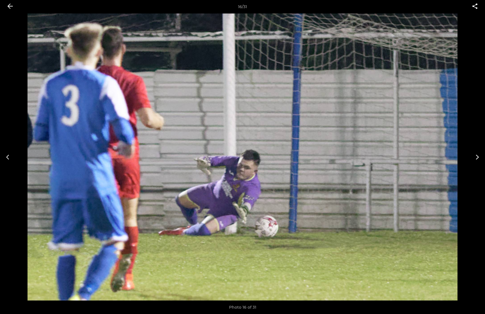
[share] (475, 7)
